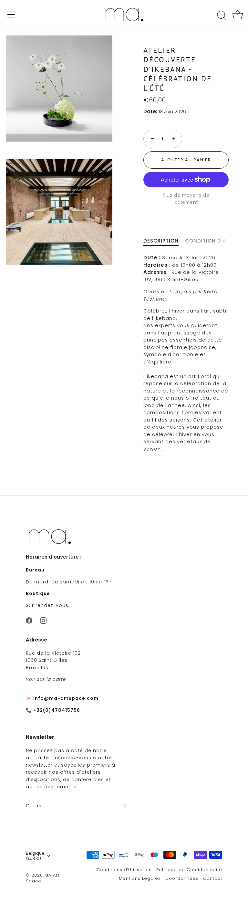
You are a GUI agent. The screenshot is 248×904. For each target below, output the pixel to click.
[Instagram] (43, 620)
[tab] (164, 241)
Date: (150, 111)
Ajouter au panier (186, 160)
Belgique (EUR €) (35, 856)
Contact (212, 878)
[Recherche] (221, 15)
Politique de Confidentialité (189, 869)
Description (161, 240)
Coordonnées (182, 878)
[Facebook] (29, 620)
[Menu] (11, 14)
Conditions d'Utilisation (124, 869)
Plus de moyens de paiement (186, 199)
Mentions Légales (140, 878)
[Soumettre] (122, 806)
